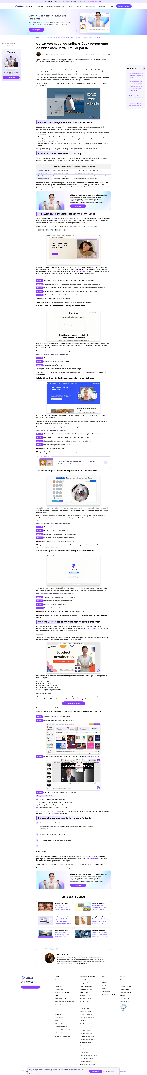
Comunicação (106, 992)
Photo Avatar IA (59, 1023)
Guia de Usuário (124, 998)
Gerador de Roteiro (85, 1002)
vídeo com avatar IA (92, 859)
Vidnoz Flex (58, 986)
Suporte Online (124, 1001)
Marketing (104, 988)
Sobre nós (123, 980)
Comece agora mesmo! (95, 1)
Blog (103, 980)
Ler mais (56, 1070)
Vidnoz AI (29, 6)
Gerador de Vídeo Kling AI (87, 1039)
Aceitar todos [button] (96, 1071)
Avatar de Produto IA (61, 1027)
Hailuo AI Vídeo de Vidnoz (87, 1065)
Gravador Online (84, 1005)
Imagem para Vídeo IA (86, 986)
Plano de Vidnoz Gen (61, 1005)
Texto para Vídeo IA (85, 983)
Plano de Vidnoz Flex (61, 1008)
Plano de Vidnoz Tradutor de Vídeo (65, 1002)
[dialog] (73, 1071)
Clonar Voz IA (84, 1021)
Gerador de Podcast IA (86, 1061)
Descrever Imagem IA (86, 1043)
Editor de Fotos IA (85, 1052)
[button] (58, 1073)
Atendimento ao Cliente (109, 995)
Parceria (122, 983)
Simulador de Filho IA (86, 1014)
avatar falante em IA (95, 629)
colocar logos (80, 271)
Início (37, 37)
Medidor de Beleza (85, 1011)
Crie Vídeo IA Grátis (30, 987)
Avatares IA (58, 1014)
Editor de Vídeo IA (60, 1033)
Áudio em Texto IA (85, 992)
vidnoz (19, 6)
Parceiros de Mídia (125, 986)
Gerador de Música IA (86, 1033)
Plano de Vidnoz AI (60, 998)
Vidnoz (56, 717)
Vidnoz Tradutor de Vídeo (62, 992)
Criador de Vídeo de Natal (62, 1036)
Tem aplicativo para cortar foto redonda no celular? (55, 840)
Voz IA (56, 1020)
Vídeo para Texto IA (85, 1046)
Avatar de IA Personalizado (62, 1030)
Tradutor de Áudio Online (87, 1036)
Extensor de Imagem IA (86, 1058)
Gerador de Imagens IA (86, 1049)
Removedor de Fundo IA (87, 1017)
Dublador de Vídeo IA (86, 999)
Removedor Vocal (85, 1030)
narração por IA (93, 756)
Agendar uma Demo (126, 992)
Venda (104, 985)
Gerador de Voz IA (85, 1024)
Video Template (59, 1017)
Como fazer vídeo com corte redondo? (50, 846)
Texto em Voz (84, 1027)
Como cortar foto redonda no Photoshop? (52, 834)
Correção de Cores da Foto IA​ (88, 1055)
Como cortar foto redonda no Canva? (50, 823)
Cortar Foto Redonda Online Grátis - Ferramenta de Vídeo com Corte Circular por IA (77, 37)
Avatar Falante (84, 980)
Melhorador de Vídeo (86, 989)
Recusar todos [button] (110, 1071)
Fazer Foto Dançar (85, 995)
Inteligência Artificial (46, 37)
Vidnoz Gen (39, 6)
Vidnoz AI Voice (59, 989)
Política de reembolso (119, 1071)
